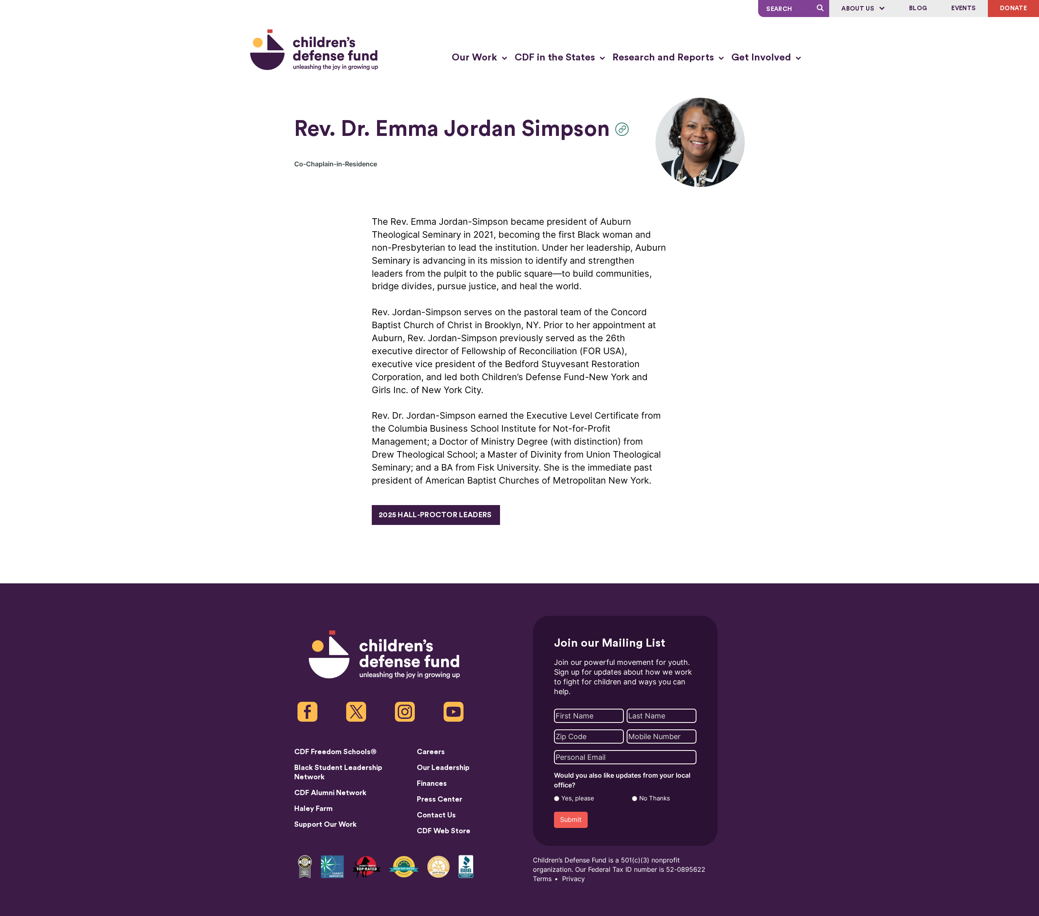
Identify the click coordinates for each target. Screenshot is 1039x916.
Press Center (439, 799)
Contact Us (436, 815)
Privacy (573, 879)
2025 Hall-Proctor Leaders (435, 514)
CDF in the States (556, 57)
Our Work (476, 57)
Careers (431, 751)
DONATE (1013, 8)
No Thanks (654, 798)
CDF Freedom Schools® (335, 751)
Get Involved (762, 57)
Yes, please (577, 798)
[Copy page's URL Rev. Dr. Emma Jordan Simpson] (624, 129)
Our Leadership (443, 767)
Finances (432, 783)
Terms (542, 879)
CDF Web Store (443, 830)
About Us (858, 9)
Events (963, 8)
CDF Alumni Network (330, 792)
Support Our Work (325, 824)
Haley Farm (313, 808)
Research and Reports (664, 57)
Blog (918, 8)
